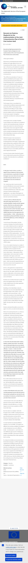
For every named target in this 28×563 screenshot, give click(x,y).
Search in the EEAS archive (10, 17)
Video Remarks (22, 468)
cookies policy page (11, 547)
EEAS (2, 17)
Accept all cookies (10, 555)
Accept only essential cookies (13, 559)
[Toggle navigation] (25, 6)
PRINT (23, 30)
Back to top (14, 528)
